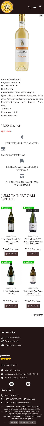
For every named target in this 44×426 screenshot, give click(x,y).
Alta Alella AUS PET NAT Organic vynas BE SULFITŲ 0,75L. (33, 241)
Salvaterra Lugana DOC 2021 (11, 292)
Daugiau (33, 254)
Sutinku (14, 422)
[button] (35, 7)
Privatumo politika (27, 422)
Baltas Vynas (11, 236)
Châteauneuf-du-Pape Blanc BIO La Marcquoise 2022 (33, 293)
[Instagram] (11, 384)
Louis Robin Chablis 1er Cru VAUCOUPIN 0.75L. (11, 241)
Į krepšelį (11, 254)
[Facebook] (28, 384)
